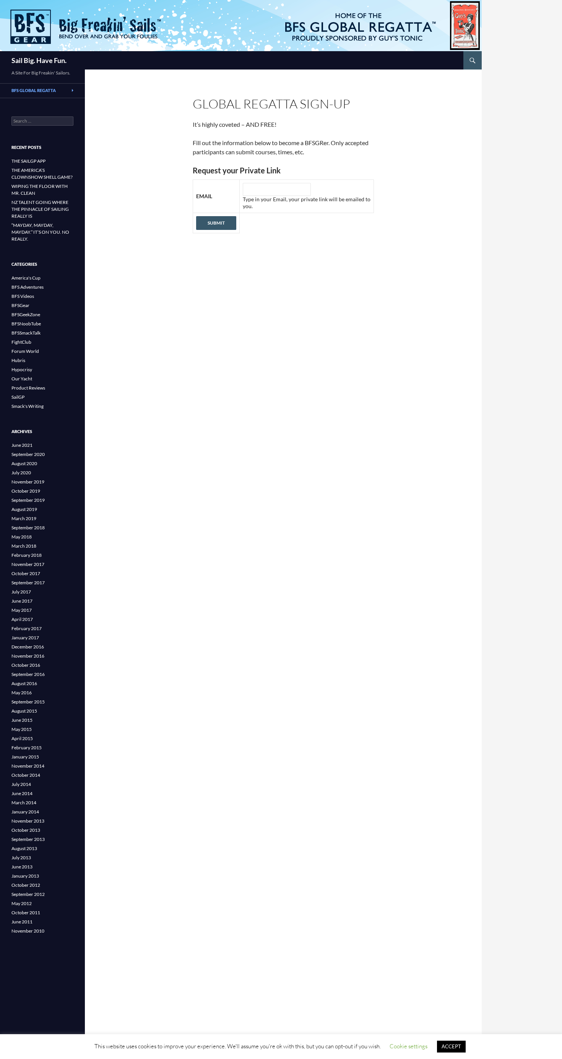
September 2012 (28, 894)
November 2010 (27, 931)
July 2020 (21, 472)
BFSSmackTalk (26, 333)
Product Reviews (28, 388)
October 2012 (25, 885)
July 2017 (21, 592)
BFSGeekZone (25, 314)
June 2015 (21, 720)
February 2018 (26, 555)
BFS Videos (22, 296)
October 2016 (25, 665)
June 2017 (21, 601)
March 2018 (23, 546)
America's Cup (26, 278)
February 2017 (26, 628)
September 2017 (28, 582)
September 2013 (28, 839)
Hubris (18, 360)
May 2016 (21, 692)
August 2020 (24, 463)
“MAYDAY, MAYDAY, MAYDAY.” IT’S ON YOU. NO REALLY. (40, 232)
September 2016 (28, 674)
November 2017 (27, 564)
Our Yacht (21, 379)
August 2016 (24, 683)
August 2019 (24, 509)
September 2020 (28, 454)
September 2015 (28, 702)
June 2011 (21, 922)
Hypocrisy (21, 369)
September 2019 (28, 500)
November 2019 (27, 482)
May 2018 (21, 537)
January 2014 (25, 812)
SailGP (17, 397)
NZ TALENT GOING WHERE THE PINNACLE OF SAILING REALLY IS (40, 209)
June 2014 (21, 793)
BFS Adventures (27, 287)
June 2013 (21, 867)
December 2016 (27, 647)
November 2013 (27, 821)
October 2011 (25, 912)
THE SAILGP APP (28, 161)
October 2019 (25, 491)
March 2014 (23, 802)
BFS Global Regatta (33, 90)
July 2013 (21, 857)
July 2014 (21, 784)
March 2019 (23, 518)
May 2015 (21, 729)
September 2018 (28, 527)
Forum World (25, 351)
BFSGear (20, 305)
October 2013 (25, 830)
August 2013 (24, 848)
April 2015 (22, 738)
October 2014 (25, 775)
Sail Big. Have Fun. (39, 60)
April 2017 (22, 619)
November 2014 (27, 766)
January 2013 (25, 876)
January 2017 (25, 637)
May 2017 (21, 610)
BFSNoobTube (26, 324)
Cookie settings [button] (408, 1046)
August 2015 (24, 711)
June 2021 (21, 445)
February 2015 (26, 747)
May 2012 (21, 903)
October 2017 (25, 573)
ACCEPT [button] (451, 1046)
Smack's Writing (27, 406)
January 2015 (25, 757)
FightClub (21, 342)
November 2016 (27, 656)
